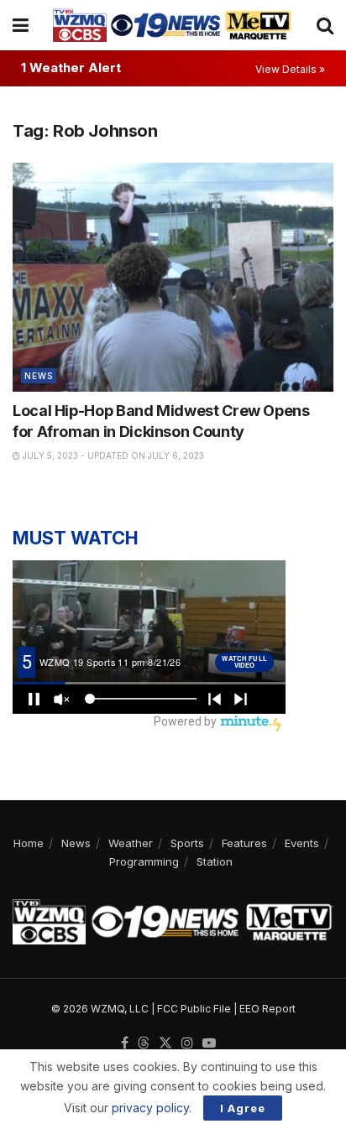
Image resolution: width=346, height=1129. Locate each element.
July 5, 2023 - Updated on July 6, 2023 (112, 455)
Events (302, 843)
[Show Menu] (21, 25)
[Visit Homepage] (172, 25)
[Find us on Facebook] (124, 1043)
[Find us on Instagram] (187, 1043)
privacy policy (150, 1107)
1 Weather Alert (71, 67)
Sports (187, 843)
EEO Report (267, 1008)
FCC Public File (194, 1008)
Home (28, 843)
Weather (130, 843)
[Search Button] (325, 25)
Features (244, 843)
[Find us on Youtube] (209, 1043)
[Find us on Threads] (143, 1043)
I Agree (242, 1108)
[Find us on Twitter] (165, 1043)
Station (215, 861)
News (38, 376)
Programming (144, 861)
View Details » (290, 69)
